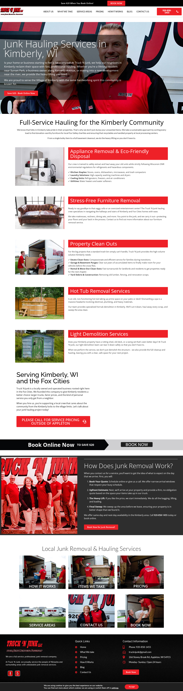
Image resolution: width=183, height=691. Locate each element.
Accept (132, 686)
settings (115, 688)
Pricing (100, 11)
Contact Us (142, 11)
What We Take (65, 11)
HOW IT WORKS (42, 586)
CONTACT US (91, 624)
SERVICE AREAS (42, 625)
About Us (48, 11)
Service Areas (84, 11)
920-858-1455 (160, 515)
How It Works (115, 11)
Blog (129, 11)
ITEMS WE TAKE (91, 586)
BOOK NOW (140, 625)
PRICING (140, 586)
